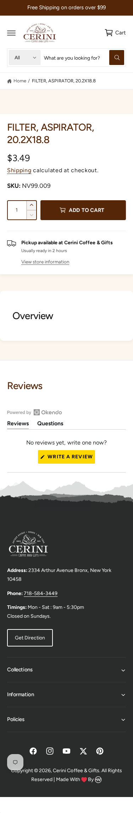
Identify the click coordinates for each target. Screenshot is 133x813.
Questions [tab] (50, 424)
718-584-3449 (40, 593)
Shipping (19, 170)
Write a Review (70, 458)
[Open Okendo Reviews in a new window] (34, 412)
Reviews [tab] (18, 424)
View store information (45, 261)
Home (19, 80)
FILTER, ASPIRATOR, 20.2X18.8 (64, 80)
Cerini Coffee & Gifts (76, 771)
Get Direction (30, 638)
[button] (11, 32)
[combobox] (84, 57)
